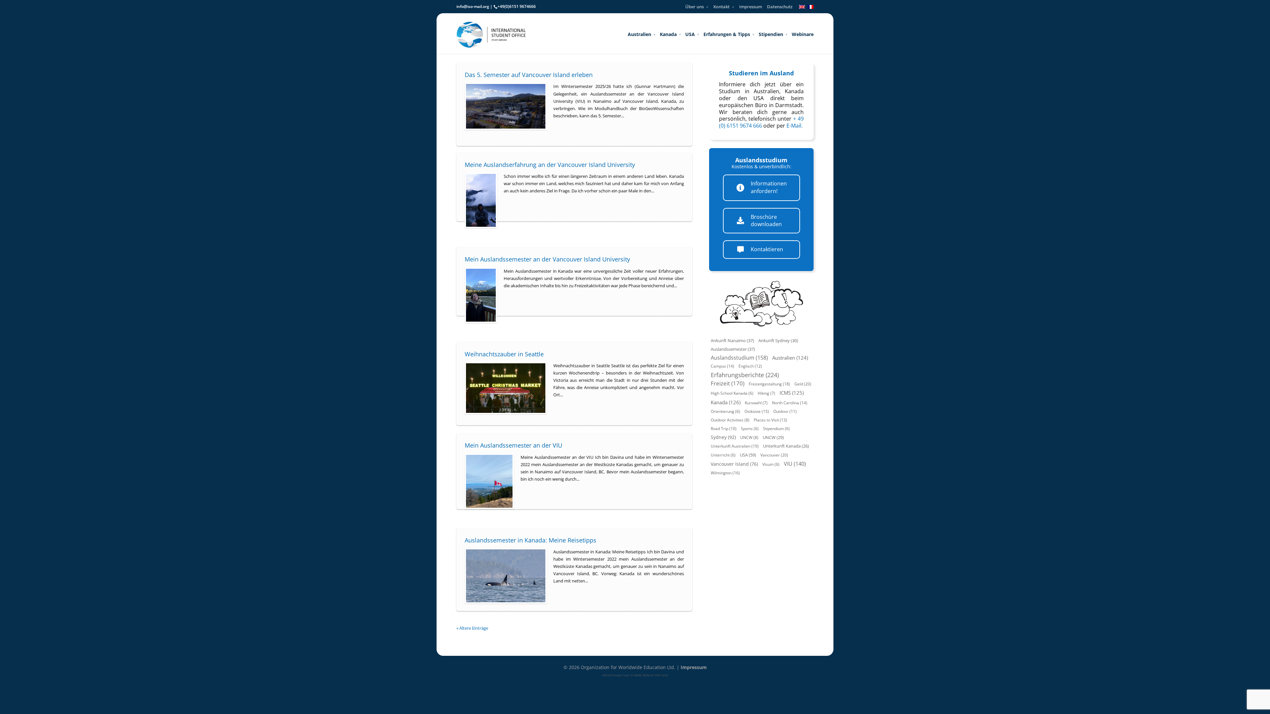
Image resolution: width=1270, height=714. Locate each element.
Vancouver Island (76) (734, 464)
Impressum (750, 7)
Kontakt (721, 7)
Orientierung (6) (725, 411)
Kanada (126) (726, 402)
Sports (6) (750, 428)
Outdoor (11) (785, 411)
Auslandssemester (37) (733, 349)
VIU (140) (795, 463)
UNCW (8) (749, 437)
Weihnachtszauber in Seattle (504, 354)
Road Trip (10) (724, 428)
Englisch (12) (750, 366)
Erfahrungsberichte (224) (745, 375)
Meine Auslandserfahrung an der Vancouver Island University (550, 165)
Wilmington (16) (725, 473)
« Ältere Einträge (472, 628)
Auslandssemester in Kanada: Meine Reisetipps (530, 540)
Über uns (694, 7)
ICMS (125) (792, 392)
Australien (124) (790, 357)
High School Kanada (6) (732, 393)
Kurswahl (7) (756, 403)
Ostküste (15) (756, 411)
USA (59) (748, 455)
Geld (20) (802, 384)
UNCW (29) (773, 437)
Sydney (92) (723, 437)
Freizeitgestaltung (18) (769, 384)
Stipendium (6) (776, 428)
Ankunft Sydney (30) (778, 340)
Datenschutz (779, 7)
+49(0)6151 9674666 (516, 6)
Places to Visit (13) (770, 420)
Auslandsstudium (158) (739, 357)
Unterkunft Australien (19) (735, 446)
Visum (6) (771, 464)
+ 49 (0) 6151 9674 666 (761, 122)
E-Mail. (794, 125)
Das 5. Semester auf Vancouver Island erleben (529, 75)
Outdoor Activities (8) (730, 420)
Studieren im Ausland (761, 73)
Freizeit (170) (727, 383)
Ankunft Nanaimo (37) (732, 340)
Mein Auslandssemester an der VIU (513, 445)
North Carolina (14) (789, 403)
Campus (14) (722, 366)
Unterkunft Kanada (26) (786, 446)
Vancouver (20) (774, 455)
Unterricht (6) (723, 455)
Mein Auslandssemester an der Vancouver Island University (547, 259)
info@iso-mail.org (472, 6)
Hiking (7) (766, 393)
